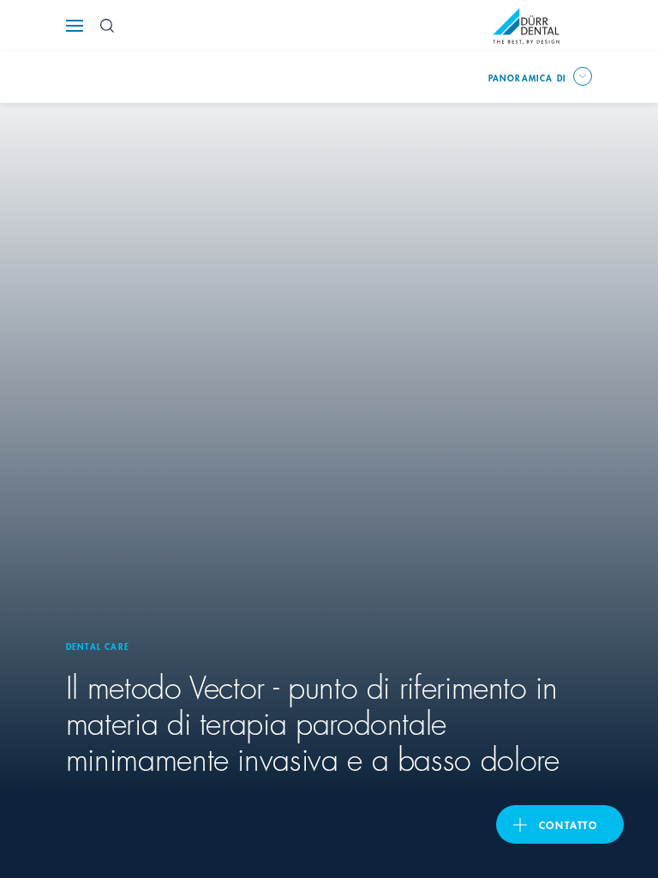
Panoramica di (527, 77)
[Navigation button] (74, 25)
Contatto (568, 824)
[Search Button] (107, 25)
